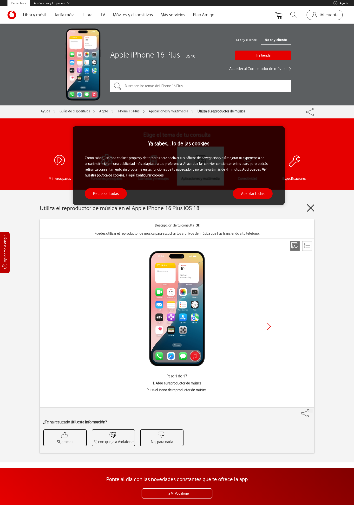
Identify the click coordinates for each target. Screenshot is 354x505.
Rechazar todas (106, 193)
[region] (179, 165)
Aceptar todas (252, 193)
